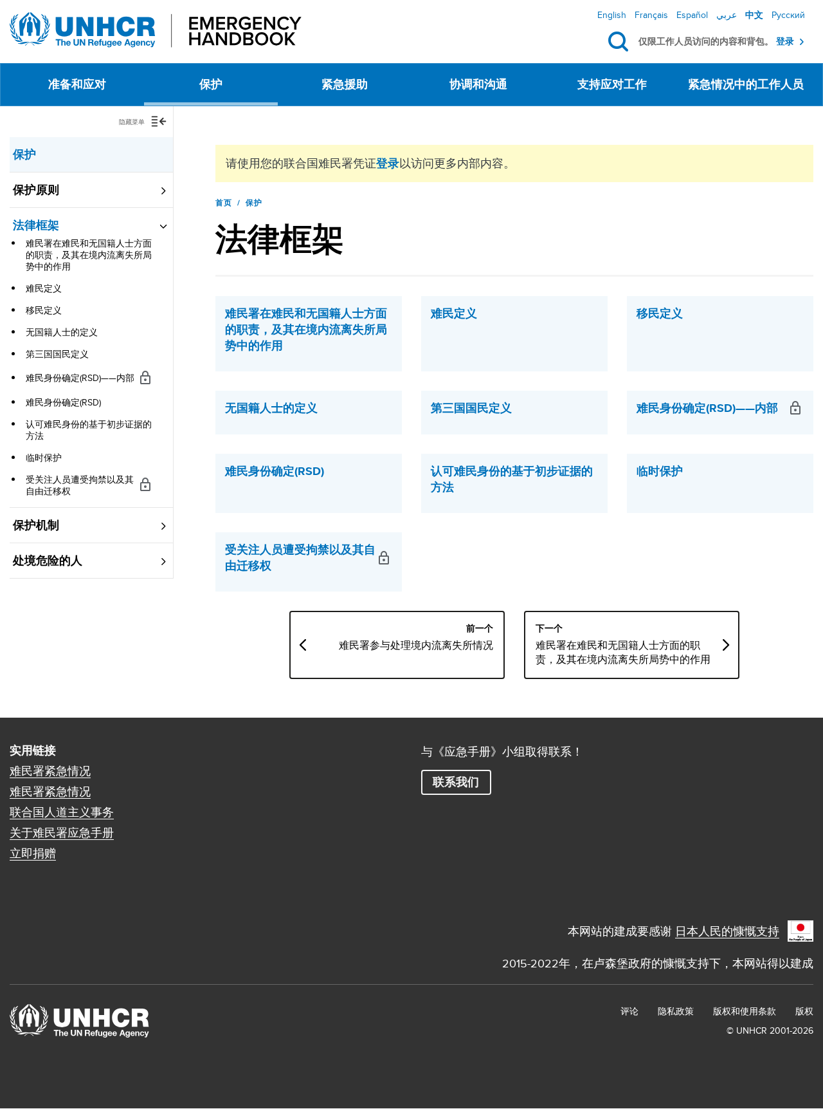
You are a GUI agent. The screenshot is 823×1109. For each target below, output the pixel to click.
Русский (788, 14)
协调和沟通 (478, 84)
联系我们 (456, 782)
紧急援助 (344, 84)
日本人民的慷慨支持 (727, 931)
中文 (754, 14)
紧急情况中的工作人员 (746, 84)
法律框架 (36, 225)
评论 (629, 1011)
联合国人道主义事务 (62, 812)
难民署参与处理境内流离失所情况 (416, 645)
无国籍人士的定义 (62, 332)
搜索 (620, 42)
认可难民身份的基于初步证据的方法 (89, 430)
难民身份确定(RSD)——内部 (80, 377)
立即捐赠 (33, 853)
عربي (726, 14)
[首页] (156, 30)
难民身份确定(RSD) (63, 402)
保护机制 (36, 525)
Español (692, 14)
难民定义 (44, 288)
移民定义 (44, 310)
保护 (210, 84)
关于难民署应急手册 (62, 833)
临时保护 (44, 457)
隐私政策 (676, 1011)
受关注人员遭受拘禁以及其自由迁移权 (80, 485)
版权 (804, 1011)
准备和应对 (77, 84)
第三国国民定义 (57, 354)
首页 (223, 203)
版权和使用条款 (744, 1011)
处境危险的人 (47, 561)
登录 (785, 41)
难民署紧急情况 (50, 771)
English (611, 14)
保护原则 (36, 190)
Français (651, 14)
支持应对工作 (612, 84)
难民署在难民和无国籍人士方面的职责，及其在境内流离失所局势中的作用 (89, 255)
